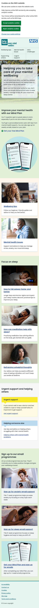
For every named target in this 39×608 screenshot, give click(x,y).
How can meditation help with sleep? (18, 330)
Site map (4, 596)
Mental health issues (13, 242)
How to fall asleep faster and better (17, 290)
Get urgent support (11, 413)
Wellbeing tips (10, 206)
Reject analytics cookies (11, 29)
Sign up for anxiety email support (19, 491)
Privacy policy (6, 593)
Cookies (4, 590)
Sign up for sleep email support (18, 529)
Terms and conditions (8, 599)
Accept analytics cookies (11, 23)
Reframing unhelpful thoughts (18, 367)
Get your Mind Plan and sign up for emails (18, 565)
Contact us (5, 587)
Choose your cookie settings (10, 34)
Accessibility (5, 584)
